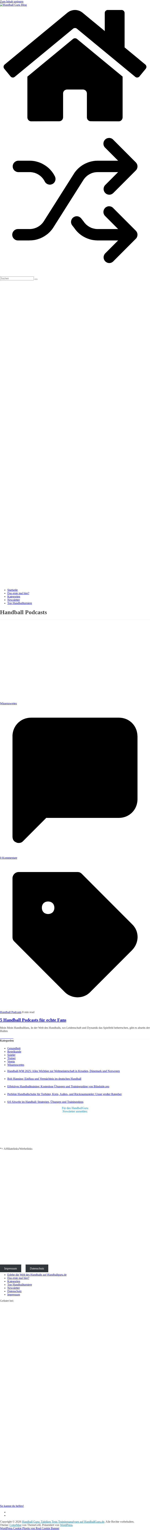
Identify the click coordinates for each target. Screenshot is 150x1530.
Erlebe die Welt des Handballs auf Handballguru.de (37, 1274)
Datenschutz (37, 1268)
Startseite (12, 589)
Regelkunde (14, 1051)
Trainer (11, 1058)
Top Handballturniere (19, 603)
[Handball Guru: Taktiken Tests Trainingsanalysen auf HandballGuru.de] (75, 123)
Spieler (11, 1054)
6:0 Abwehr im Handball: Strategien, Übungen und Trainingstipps (45, 1101)
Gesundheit (13, 1048)
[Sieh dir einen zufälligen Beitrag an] (75, 274)
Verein (11, 1061)
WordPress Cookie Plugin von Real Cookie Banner (29, 1528)
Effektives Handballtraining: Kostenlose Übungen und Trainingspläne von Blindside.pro (58, 1086)
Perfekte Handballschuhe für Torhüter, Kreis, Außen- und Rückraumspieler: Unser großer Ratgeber (64, 1094)
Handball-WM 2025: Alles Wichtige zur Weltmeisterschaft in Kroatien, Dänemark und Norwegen (63, 1071)
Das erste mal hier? (18, 593)
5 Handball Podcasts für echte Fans (33, 1020)
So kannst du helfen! (12, 1505)
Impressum (10, 1268)
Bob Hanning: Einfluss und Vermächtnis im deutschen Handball (44, 1078)
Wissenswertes (8, 703)
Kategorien (13, 596)
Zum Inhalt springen (11, 1)
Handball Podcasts (10, 1012)
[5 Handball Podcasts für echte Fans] (73, 700)
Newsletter (13, 599)
